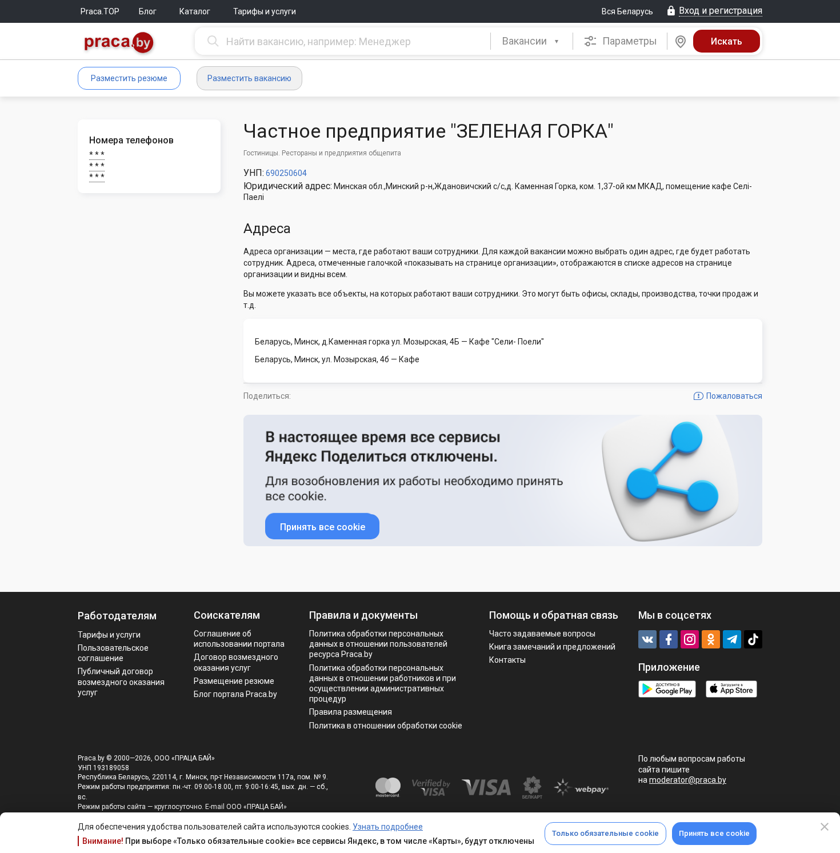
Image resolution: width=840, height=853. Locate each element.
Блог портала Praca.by (235, 694)
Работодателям (117, 616)
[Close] (824, 826)
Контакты (507, 659)
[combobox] (532, 41)
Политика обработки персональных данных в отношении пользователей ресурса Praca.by (378, 644)
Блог (148, 11)
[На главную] (119, 43)
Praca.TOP (100, 11)
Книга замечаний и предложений (552, 646)
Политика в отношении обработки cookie (385, 725)
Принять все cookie (714, 833)
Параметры (628, 41)
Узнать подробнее (388, 826)
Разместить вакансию (249, 78)
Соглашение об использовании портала (239, 638)
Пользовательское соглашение (113, 653)
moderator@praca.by (687, 779)
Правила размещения (350, 711)
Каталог (194, 11)
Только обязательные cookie (605, 833)
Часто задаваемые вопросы (542, 633)
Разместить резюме (129, 78)
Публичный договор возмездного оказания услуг (121, 681)
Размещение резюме (234, 681)
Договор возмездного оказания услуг (236, 662)
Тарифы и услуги (264, 11)
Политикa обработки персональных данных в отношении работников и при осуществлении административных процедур (382, 683)
